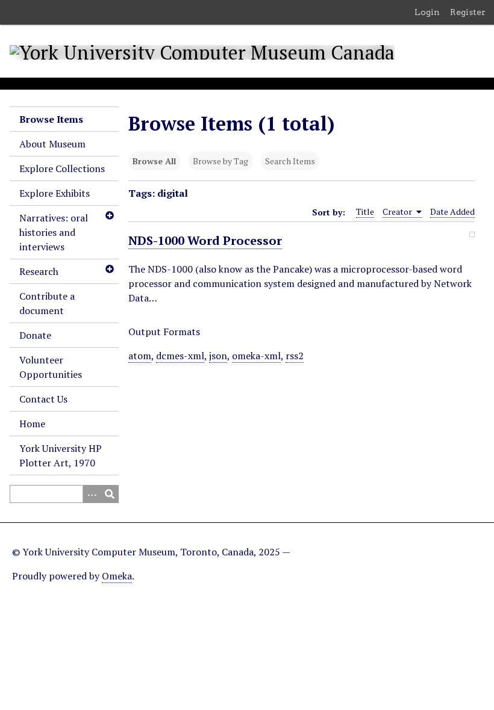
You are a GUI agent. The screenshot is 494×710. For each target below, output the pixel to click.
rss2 (295, 355)
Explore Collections (62, 168)
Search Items (290, 161)
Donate (35, 335)
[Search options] (92, 494)
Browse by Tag (220, 161)
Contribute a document (47, 303)
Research (38, 271)
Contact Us (43, 399)
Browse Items (51, 119)
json (218, 355)
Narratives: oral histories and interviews (53, 232)
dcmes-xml (180, 355)
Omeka (117, 575)
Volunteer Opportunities (50, 367)
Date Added (452, 211)
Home (32, 423)
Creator (398, 211)
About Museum (52, 143)
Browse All (154, 161)
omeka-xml (256, 355)
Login (427, 12)
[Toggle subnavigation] (109, 215)
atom (139, 355)
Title (365, 211)
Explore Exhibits (54, 193)
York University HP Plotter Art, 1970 (60, 455)
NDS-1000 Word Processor (205, 240)
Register (468, 12)
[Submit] (110, 494)
